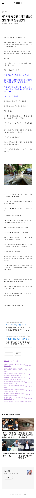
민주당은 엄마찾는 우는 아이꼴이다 (13, 401)
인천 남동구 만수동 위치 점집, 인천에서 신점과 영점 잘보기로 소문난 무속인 (18, 329)
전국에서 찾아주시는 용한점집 (17, 339)
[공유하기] (9, 354)
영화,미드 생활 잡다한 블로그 (11, 473)
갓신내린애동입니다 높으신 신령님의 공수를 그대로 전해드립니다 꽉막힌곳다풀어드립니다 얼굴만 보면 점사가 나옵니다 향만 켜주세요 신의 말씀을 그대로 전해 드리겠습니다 (18, 343)
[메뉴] (3, 3)
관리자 (24, 494)
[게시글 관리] (12, 354)
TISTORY (18, 494)
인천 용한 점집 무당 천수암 (16, 325)
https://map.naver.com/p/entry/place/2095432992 (16, 336)
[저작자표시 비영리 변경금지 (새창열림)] (24, 354)
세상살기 (18, 2)
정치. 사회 (6, 361)
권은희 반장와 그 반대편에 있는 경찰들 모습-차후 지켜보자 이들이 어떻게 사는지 (14, 369)
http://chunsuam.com (12, 322)
